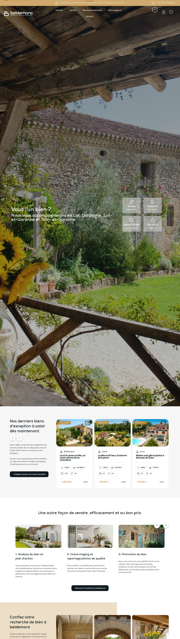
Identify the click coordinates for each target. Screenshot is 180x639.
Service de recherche (92, 10)
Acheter (59, 10)
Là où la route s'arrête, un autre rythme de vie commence (73, 457)
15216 (162, 482)
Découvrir (152, 225)
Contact (89, 17)
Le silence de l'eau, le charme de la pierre (112, 456)
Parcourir (152, 206)
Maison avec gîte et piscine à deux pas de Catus (150, 456)
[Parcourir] (152, 202)
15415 (85, 482)
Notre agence (114, 10)
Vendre (72, 10)
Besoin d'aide (131, 225)
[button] (59, 433)
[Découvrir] (152, 220)
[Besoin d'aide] (131, 220)
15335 (123, 482)
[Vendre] (131, 202)
